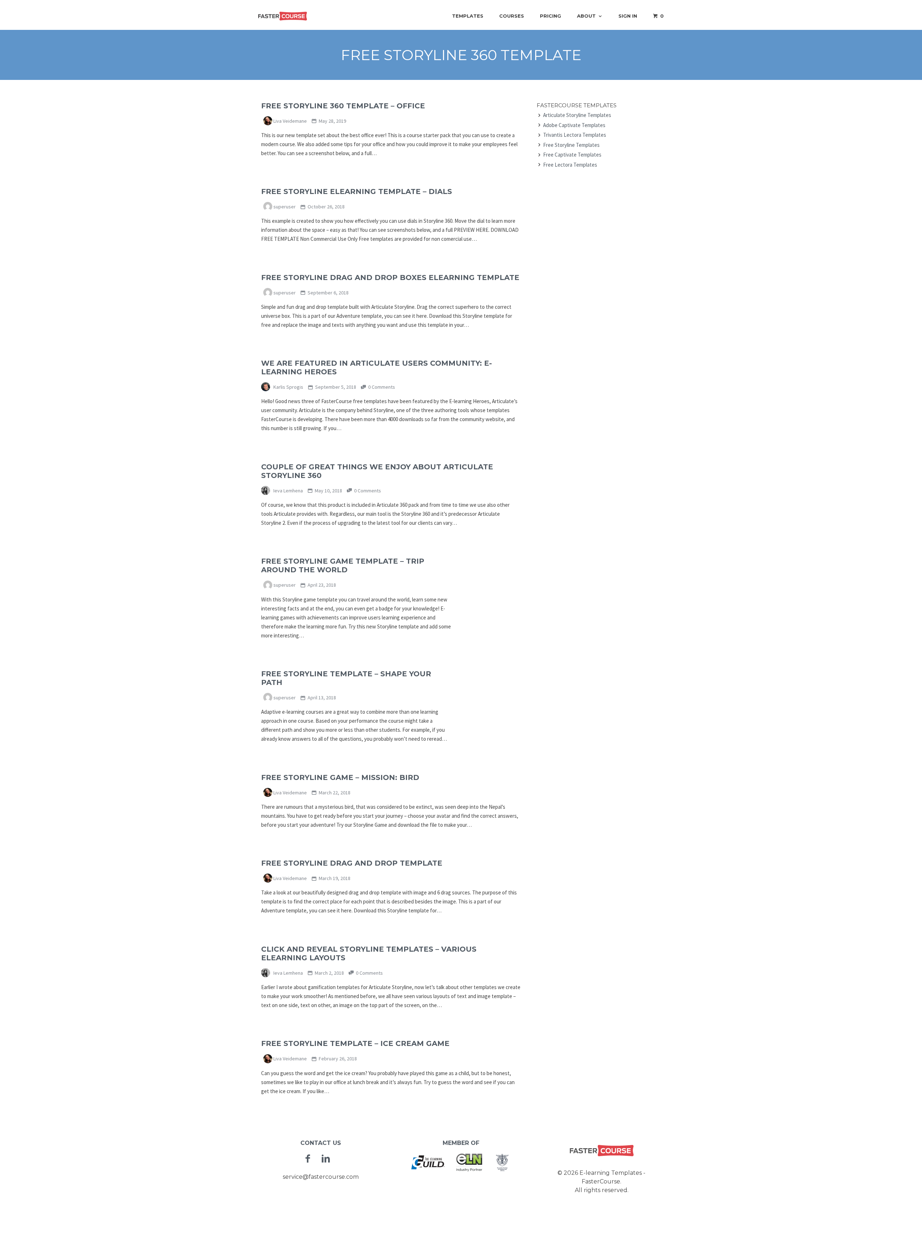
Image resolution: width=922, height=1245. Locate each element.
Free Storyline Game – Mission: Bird (340, 777)
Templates (467, 16)
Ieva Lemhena (287, 490)
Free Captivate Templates (572, 154)
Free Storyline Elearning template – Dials (356, 191)
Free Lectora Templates (570, 164)
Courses (511, 16)
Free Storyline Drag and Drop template (351, 863)
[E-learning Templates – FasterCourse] (283, 16)
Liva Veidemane (289, 121)
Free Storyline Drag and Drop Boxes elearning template (390, 277)
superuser (284, 206)
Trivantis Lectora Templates (574, 134)
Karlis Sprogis (287, 387)
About (586, 16)
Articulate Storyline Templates (577, 115)
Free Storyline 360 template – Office (343, 106)
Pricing (550, 16)
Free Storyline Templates (571, 144)
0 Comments (381, 387)
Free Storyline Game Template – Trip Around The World (342, 565)
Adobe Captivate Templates (574, 125)
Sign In (627, 16)
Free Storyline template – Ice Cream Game (355, 1043)
